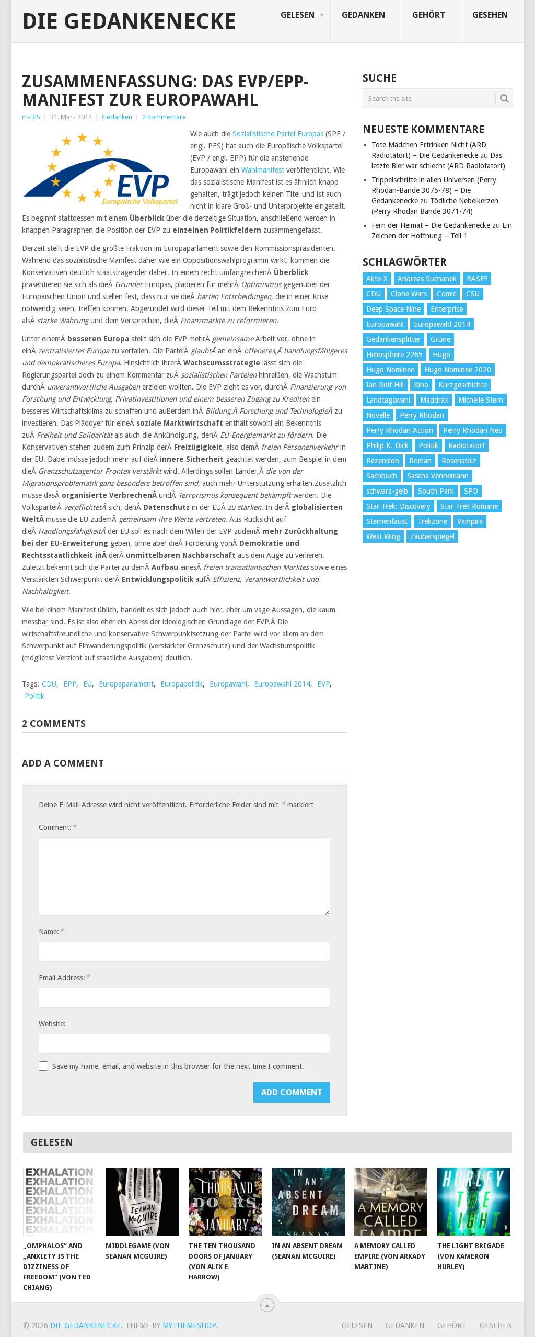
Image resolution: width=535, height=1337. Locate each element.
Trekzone (432, 521)
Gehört (428, 15)
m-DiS (31, 117)
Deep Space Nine (393, 309)
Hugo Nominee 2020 (457, 369)
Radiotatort (466, 445)
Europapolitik (181, 684)
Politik (34, 696)
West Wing (383, 536)
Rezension (382, 460)
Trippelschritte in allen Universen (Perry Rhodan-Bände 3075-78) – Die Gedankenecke (433, 190)
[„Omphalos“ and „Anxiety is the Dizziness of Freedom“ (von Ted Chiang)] (59, 1202)
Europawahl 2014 (282, 684)
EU (87, 684)
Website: (52, 1024)
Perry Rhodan (422, 415)
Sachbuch (381, 476)
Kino (421, 385)
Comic (446, 294)
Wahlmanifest (262, 170)
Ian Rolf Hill (385, 385)
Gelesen (298, 15)
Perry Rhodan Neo (473, 430)
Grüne (440, 339)
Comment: (57, 827)
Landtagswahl (388, 400)
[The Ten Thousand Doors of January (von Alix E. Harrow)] (225, 1202)
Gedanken (363, 15)
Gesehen (490, 15)
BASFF (477, 279)
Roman (420, 460)
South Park (436, 491)
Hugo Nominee (390, 369)
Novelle (378, 415)
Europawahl (228, 684)
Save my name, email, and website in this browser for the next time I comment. (178, 1066)
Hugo (441, 354)
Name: (51, 931)
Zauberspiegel (432, 536)
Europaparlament (126, 684)
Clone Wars (409, 294)
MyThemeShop (189, 1325)
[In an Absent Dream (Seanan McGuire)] (308, 1202)
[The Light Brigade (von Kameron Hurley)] (473, 1202)
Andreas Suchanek (427, 279)
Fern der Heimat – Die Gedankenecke (430, 225)
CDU (49, 684)
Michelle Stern (480, 400)
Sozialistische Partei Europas (277, 134)
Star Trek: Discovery (398, 506)
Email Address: (64, 977)
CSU (473, 294)
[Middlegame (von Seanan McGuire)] (142, 1202)
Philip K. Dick (387, 445)
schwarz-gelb (387, 491)
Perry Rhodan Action (399, 430)
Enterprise (447, 309)
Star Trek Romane (469, 506)
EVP (323, 684)
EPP (69, 684)
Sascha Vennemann (438, 476)
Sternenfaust (387, 521)
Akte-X (377, 279)
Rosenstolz (458, 460)
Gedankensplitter (393, 339)
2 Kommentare (164, 117)
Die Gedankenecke (129, 21)
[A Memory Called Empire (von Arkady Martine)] (390, 1202)
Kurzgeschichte (462, 385)
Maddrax (434, 400)
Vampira (470, 521)
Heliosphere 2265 (394, 354)
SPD (471, 491)
